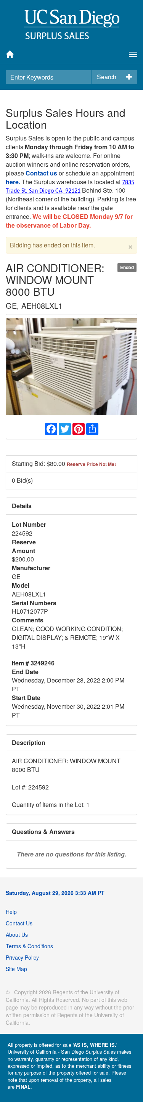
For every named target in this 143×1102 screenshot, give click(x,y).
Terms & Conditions (29, 946)
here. (13, 181)
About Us (17, 934)
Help (11, 911)
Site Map (16, 969)
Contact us (41, 173)
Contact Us (19, 923)
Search (106, 76)
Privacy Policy (22, 957)
